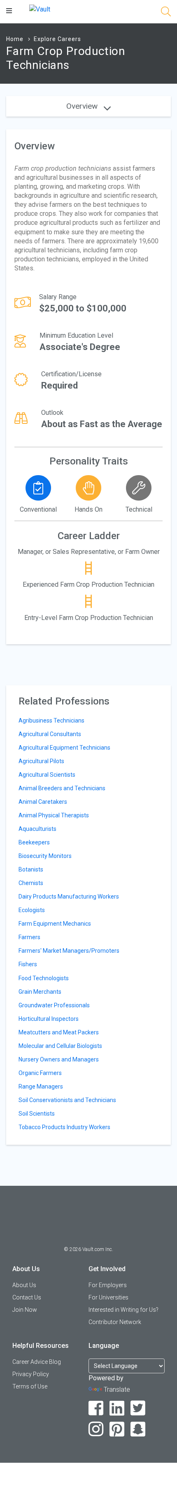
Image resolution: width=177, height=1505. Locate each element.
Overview (83, 106)
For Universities (108, 1297)
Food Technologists (44, 978)
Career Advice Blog (36, 1362)
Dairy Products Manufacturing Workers (69, 896)
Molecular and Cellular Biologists (60, 1046)
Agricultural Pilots (41, 761)
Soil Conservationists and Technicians (67, 1100)
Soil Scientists (37, 1113)
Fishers (28, 964)
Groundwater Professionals (54, 1005)
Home (14, 39)
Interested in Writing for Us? (123, 1309)
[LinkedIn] (117, 1408)
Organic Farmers (40, 1073)
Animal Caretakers (43, 801)
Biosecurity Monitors (45, 856)
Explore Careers (57, 39)
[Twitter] (138, 1408)
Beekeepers (34, 842)
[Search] (166, 13)
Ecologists (32, 910)
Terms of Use (29, 1386)
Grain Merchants (40, 991)
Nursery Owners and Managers (59, 1059)
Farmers (29, 937)
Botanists (31, 869)
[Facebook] (96, 1408)
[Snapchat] (138, 1429)
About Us (24, 1285)
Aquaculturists (37, 829)
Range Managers (41, 1086)
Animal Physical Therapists (54, 815)
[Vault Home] (39, 9)
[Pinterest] (117, 1429)
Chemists (31, 883)
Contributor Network (114, 1322)
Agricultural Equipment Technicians (64, 747)
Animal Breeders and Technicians (62, 788)
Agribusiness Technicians (51, 720)
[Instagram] (96, 1429)
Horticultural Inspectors (49, 1019)
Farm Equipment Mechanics (55, 923)
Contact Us (26, 1297)
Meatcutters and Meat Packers (59, 1032)
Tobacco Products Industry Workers (64, 1127)
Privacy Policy (30, 1374)
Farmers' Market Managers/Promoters (69, 950)
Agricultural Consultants (50, 734)
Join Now (24, 1309)
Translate (117, 1389)
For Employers (107, 1285)
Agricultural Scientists (47, 774)
